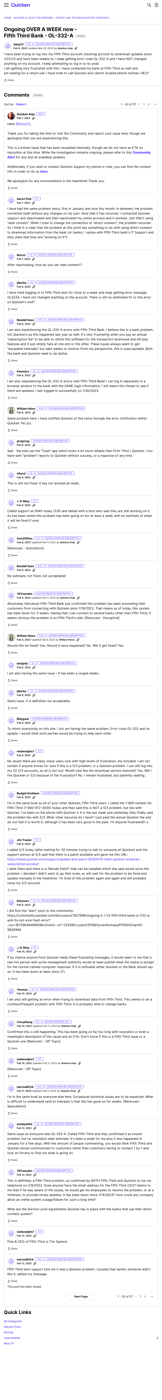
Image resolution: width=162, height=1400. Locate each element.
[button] (8, 46)
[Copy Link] (75, 48)
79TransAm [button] (24, 593)
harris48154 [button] (25, 1087)
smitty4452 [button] (24, 1124)
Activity (9, 1332)
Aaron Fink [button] (24, 198)
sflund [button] (21, 473)
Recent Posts (12, 1326)
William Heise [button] (26, 408)
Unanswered (81, 1337)
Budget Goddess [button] (28, 793)
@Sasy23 (23, 124)
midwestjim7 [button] (25, 751)
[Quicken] (20, 5)
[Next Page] (148, 104)
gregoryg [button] (23, 441)
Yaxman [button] (22, 989)
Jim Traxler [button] (24, 840)
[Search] (149, 5)
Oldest (20, 104)
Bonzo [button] (21, 255)
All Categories (13, 1321)
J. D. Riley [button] (23, 501)
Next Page (81, 1296)
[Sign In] (156, 5)
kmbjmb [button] (22, 663)
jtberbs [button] (21, 282)
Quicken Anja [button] (65, 48)
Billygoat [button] (23, 718)
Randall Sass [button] (25, 320)
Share (9, 81)
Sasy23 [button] (18, 44)
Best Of (9, 1343)
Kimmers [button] (23, 371)
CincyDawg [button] (24, 1022)
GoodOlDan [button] (25, 538)
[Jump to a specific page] (155, 104)
